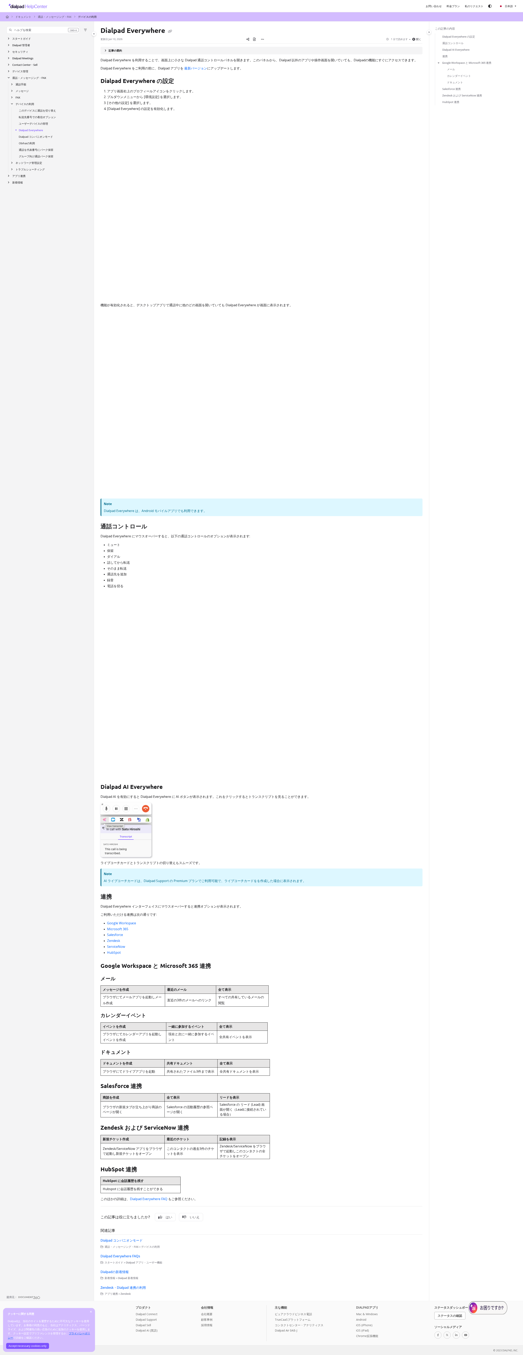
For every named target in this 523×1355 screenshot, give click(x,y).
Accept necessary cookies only (28, 1346)
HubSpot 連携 (450, 102)
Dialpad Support (146, 1319)
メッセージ (22, 91)
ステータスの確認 (450, 1316)
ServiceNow (116, 946)
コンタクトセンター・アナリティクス (299, 1325)
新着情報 (17, 182)
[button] (43, 30)
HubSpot (114, 952)
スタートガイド (21, 38)
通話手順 (21, 84)
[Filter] (85, 30)
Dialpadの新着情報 (115, 1272)
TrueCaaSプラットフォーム (293, 1319)
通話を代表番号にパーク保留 (36, 150)
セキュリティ (20, 52)
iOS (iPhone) (364, 1325)
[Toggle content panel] (429, 32)
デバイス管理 (20, 71)
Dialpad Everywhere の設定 (458, 36)
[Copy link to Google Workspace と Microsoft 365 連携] (219, 966)
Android (361, 1319)
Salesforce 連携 (451, 89)
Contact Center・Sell (24, 65)
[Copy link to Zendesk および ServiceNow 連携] (195, 1128)
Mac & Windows (367, 1314)
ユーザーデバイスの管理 (33, 123)
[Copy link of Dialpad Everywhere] (170, 31)
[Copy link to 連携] (118, 897)
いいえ (195, 1217)
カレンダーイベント (459, 76)
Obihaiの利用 (27, 143)
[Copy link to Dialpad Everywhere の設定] (180, 81)
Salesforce (115, 934)
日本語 (508, 6)
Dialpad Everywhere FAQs (120, 1256)
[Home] (26, 6)
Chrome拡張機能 (367, 1336)
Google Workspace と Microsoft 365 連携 (466, 63)
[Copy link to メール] (122, 979)
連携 (445, 56)
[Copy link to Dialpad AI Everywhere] (169, 787)
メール (451, 69)
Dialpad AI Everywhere (455, 49)
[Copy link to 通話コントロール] (154, 527)
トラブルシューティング (30, 169)
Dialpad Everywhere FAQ (148, 1199)
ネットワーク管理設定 (29, 163)
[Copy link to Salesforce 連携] (148, 1086)
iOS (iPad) (362, 1330)
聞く (418, 39)
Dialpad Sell (143, 1325)
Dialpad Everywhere (31, 130)
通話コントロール (453, 43)
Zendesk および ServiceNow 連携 (462, 95)
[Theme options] (490, 6)
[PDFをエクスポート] (254, 39)
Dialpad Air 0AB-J (286, 1330)
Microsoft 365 (117, 929)
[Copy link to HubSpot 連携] (143, 1170)
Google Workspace (121, 923)
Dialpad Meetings (22, 58)
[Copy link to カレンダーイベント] (153, 1016)
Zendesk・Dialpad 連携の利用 (123, 1287)
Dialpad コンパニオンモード (36, 137)
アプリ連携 (19, 176)
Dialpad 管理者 (21, 45)
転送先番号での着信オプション (37, 117)
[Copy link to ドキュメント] (137, 1052)
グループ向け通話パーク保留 (36, 156)
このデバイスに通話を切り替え (37, 110)
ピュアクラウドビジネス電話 (293, 1314)
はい (169, 1217)
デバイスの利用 (87, 17)
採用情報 (206, 1325)
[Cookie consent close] (90, 1312)
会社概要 (206, 1314)
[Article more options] (262, 39)
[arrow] (438, 62)
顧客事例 (206, 1319)
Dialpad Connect (147, 1314)
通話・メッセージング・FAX (55, 17)
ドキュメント (23, 17)
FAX (18, 97)
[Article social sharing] (248, 39)
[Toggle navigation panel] (94, 33)
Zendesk (113, 940)
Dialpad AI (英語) (147, 1330)
